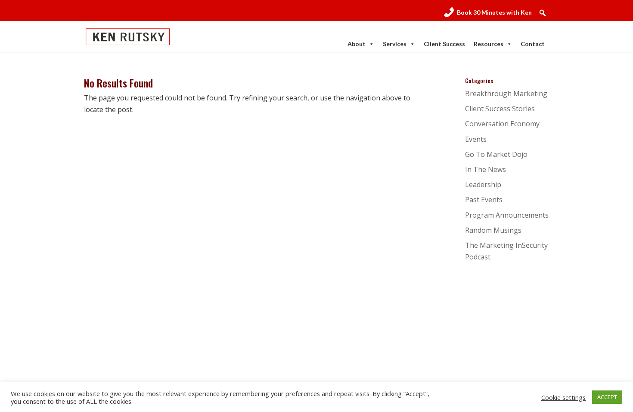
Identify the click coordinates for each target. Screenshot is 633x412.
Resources (488, 43)
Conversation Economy (502, 123)
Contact (533, 43)
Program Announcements (507, 215)
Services (394, 43)
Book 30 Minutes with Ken (494, 12)
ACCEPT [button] (607, 397)
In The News (485, 169)
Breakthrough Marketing (506, 93)
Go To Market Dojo (496, 154)
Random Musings (493, 230)
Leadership (483, 184)
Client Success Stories (500, 108)
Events (476, 139)
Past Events (484, 199)
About (357, 43)
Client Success (444, 43)
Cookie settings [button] (563, 397)
